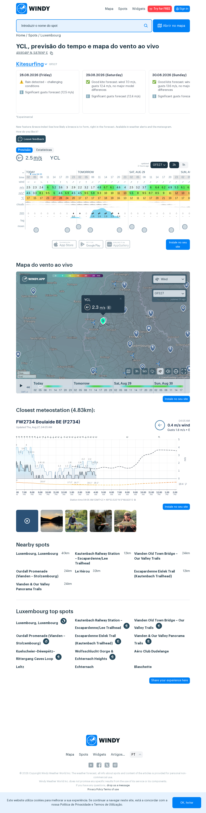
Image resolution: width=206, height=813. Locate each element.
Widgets (138, 8)
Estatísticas (44, 150)
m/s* (21, 193)
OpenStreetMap (169, 377)
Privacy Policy (95, 789)
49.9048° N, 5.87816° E (32, 53)
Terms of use (111, 789)
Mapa (109, 8)
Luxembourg (50, 35)
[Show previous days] (28, 387)
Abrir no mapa (174, 25)
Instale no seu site (178, 244)
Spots (122, 8)
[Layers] (128, 371)
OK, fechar (186, 802)
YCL (55, 158)
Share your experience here (169, 680)
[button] (51, 53)
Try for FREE (161, 8)
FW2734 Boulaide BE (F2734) (48, 421)
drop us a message (118, 785)
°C (22, 198)
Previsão (24, 150)
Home (20, 35)
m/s (38, 158)
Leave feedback (34, 139)
